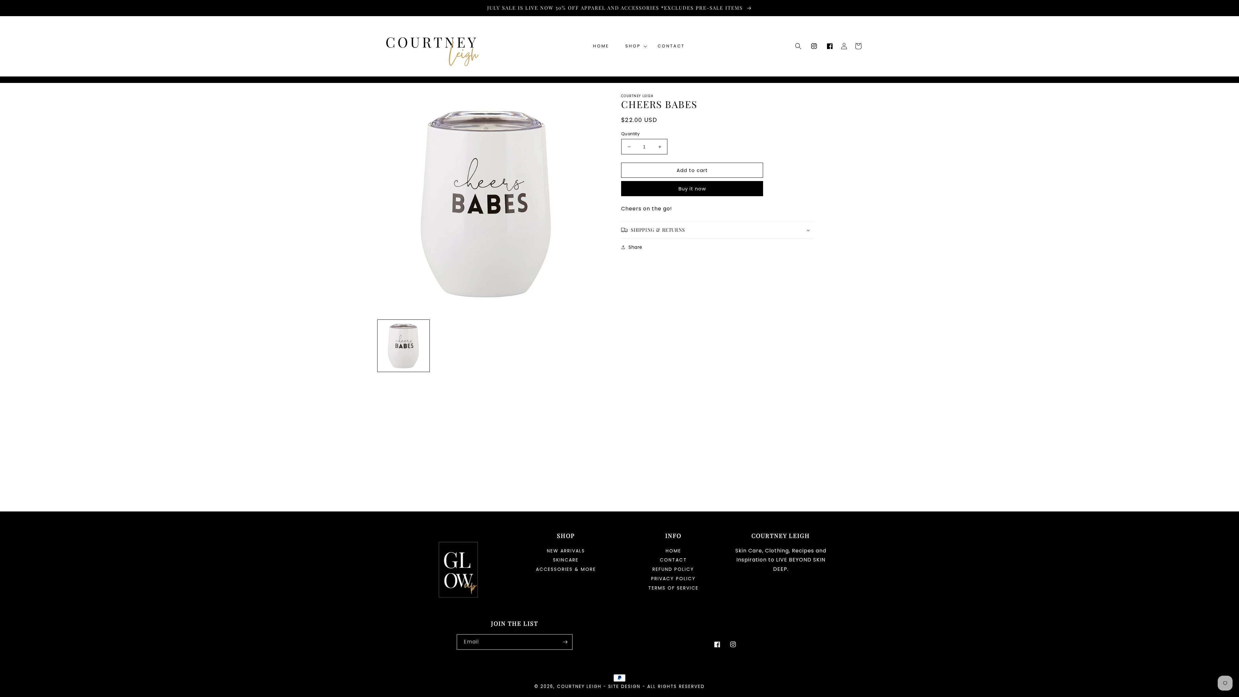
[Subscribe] (565, 642)
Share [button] (635, 247)
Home (673, 551)
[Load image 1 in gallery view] (403, 346)
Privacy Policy (673, 578)
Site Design (624, 686)
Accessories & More (566, 569)
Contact (673, 560)
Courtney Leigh (579, 686)
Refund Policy (673, 569)
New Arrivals (566, 551)
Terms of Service (673, 588)
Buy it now (692, 188)
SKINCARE (566, 560)
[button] (633, 46)
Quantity (630, 134)
